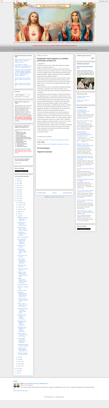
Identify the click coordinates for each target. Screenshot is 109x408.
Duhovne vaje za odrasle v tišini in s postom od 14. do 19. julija (85, 191)
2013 (18, 368)
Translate (26, 96)
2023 (18, 181)
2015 (18, 198)
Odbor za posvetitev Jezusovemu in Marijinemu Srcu (35, 383)
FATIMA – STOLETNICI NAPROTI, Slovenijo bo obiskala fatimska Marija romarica (85, 145)
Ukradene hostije (22, 290)
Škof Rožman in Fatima (22, 246)
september (21, 209)
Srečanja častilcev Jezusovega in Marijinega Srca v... (23, 349)
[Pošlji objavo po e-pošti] (38, 142)
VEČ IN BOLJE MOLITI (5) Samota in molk (22, 224)
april (19, 359)
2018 (18, 192)
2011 (18, 373)
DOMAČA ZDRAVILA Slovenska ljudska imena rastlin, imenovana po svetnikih (85, 158)
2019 (18, 189)
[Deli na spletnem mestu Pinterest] (44, 142)
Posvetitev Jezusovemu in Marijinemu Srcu (83, 97)
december (20, 202)
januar (19, 365)
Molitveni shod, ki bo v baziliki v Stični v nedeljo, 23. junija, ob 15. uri (23, 85)
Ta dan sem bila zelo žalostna (23, 269)
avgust (20, 211)
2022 (18, 183)
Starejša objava (67, 192)
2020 (18, 187)
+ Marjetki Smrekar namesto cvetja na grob (23, 300)
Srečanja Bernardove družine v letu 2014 (23, 345)
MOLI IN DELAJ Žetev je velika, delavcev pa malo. (85, 121)
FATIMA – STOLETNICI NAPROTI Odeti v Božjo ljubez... (23, 280)
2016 (18, 196)
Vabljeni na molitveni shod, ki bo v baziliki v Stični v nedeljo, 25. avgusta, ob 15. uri (23, 61)
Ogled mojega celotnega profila (20, 390)
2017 (18, 194)
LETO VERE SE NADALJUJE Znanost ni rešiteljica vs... (22, 241)
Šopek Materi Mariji (22, 284)
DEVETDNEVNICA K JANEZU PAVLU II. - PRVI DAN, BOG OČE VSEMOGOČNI (85, 212)
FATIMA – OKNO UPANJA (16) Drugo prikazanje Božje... (22, 274)
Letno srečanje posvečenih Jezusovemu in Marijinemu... (22, 261)
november (20, 204)
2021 (18, 185)
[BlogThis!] (39, 142)
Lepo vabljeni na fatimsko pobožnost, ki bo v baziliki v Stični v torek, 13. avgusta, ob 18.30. (23, 66)
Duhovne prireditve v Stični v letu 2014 (23, 353)
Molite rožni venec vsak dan (22, 266)
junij (19, 215)
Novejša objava (41, 192)
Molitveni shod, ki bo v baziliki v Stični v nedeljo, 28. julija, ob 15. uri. (23, 79)
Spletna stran (18, 162)
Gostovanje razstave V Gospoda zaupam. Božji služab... (23, 310)
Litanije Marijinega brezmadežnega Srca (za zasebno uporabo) (83, 111)
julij (19, 213)
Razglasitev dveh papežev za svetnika (60, 144)
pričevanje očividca (45, 144)
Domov (55, 192)
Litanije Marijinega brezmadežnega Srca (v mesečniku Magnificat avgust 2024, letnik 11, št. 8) (84, 133)
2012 (18, 370)
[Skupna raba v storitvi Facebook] (42, 142)
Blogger (62, 396)
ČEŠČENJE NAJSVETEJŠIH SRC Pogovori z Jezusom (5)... (22, 294)
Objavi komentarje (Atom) (58, 197)
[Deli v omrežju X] (41, 142)
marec (19, 361)
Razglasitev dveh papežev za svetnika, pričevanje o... (22, 316)
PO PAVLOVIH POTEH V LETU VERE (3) (22, 234)
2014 (18, 200)
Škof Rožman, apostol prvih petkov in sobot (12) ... (22, 251)
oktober (20, 207)
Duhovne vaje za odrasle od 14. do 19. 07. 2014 (23, 305)
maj (19, 357)
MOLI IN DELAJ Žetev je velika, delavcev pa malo (23, 229)
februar (20, 363)
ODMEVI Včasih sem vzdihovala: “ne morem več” (23, 219)
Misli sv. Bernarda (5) (23, 237)
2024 (18, 178)
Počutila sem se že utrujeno (22, 256)
